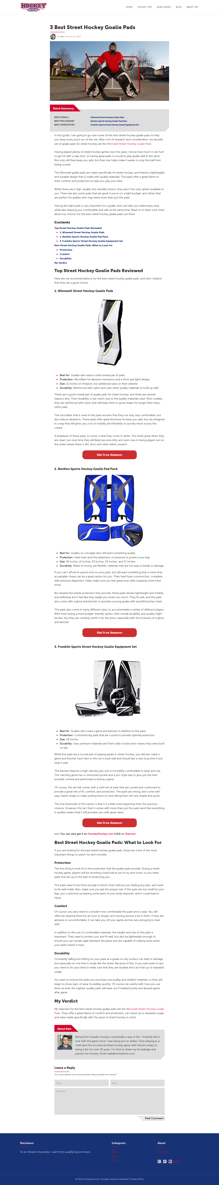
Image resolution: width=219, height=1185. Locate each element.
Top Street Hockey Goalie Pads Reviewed (78, 228)
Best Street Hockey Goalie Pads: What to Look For (83, 245)
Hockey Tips (145, 7)
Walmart (130, 833)
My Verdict (60, 262)
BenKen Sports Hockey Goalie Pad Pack (109, 121)
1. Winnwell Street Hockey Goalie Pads (82, 232)
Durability (66, 258)
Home (129, 7)
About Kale (64, 1028)
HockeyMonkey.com (100, 833)
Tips (114, 1160)
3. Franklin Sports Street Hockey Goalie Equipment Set (91, 241)
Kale (62, 36)
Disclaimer (124, 1179)
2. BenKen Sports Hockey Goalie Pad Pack (84, 236)
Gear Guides (164, 7)
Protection (66, 249)
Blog (179, 7)
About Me (192, 7)
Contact (162, 1152)
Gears (115, 1156)
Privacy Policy (137, 1179)
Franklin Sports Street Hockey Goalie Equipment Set (115, 125)
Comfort (65, 254)
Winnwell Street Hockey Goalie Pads (107, 117)
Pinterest (176, 1161)
